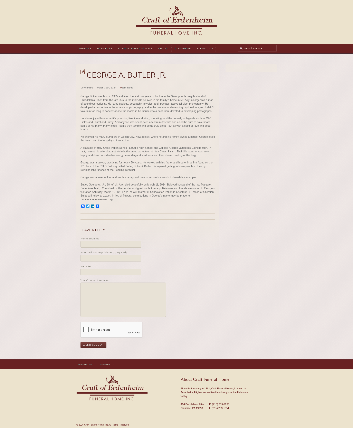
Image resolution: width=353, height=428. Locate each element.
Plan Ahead (183, 48)
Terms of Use (84, 364)
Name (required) (90, 238)
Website (85, 266)
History (163, 48)
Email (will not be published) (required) (103, 252)
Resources (104, 48)
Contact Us (205, 48)
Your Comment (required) (95, 280)
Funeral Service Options (135, 48)
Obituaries (83, 48)
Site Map (105, 364)
